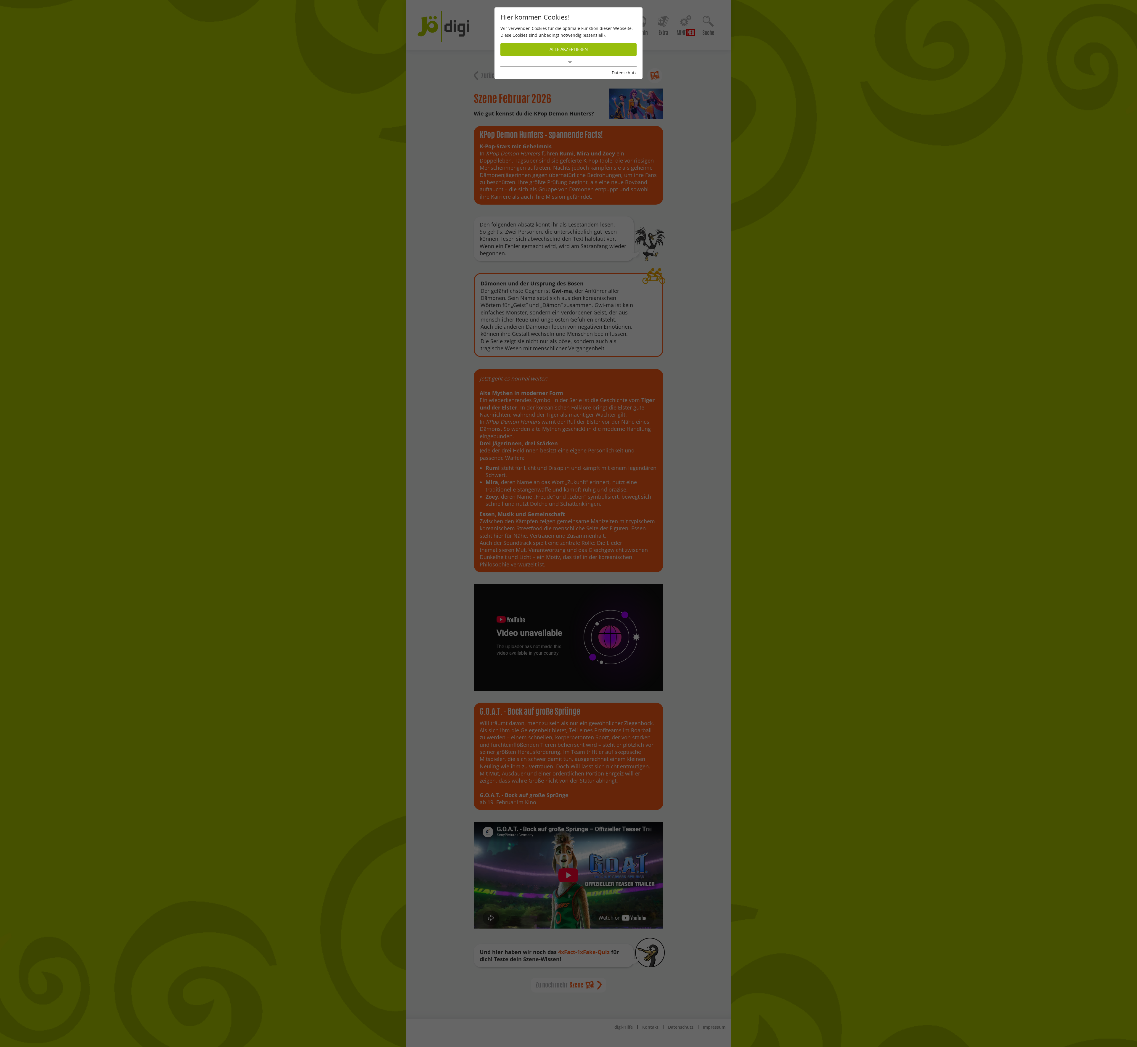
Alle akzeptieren (569, 49)
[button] (568, 62)
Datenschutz (624, 73)
